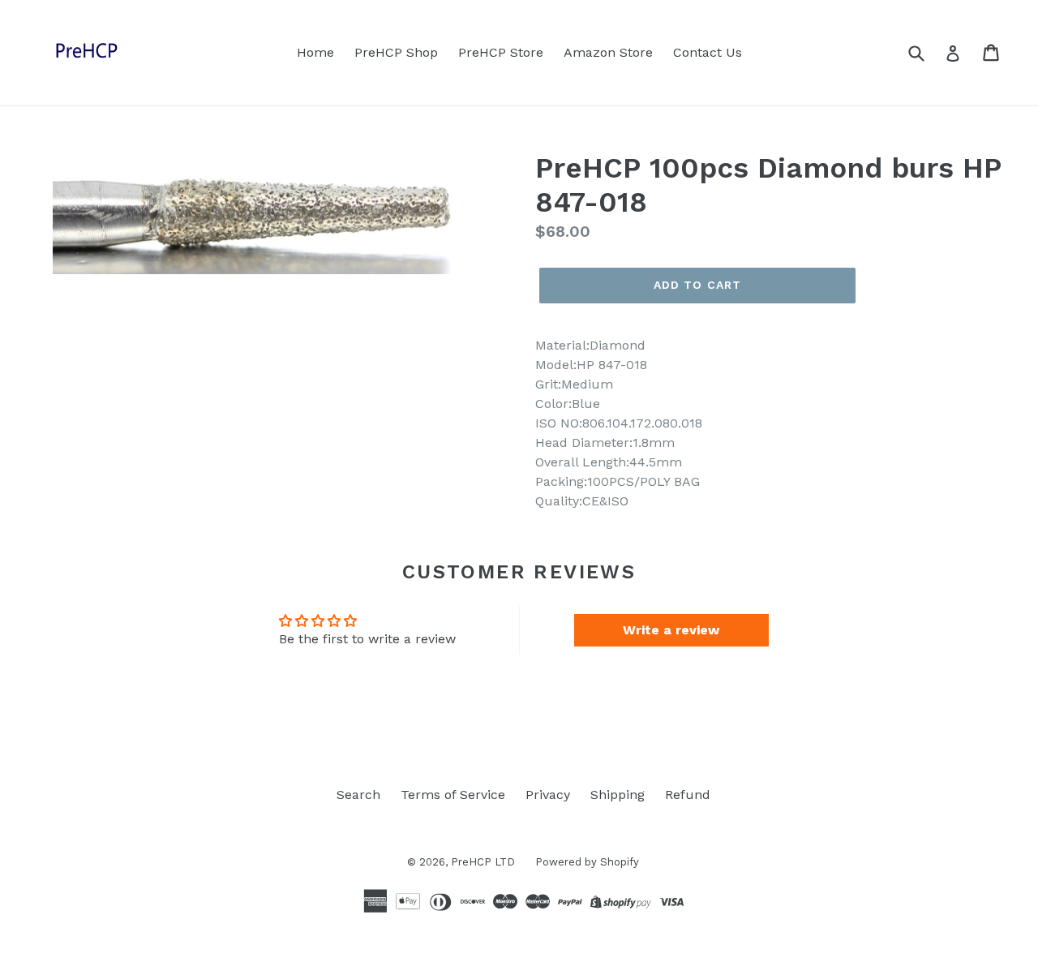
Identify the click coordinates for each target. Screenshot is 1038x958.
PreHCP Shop (396, 52)
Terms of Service (453, 794)
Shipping (617, 794)
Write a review (671, 630)
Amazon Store (608, 52)
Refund (687, 794)
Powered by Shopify (587, 862)
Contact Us (707, 52)
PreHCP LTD (483, 862)
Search (358, 794)
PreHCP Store (500, 52)
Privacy (547, 794)
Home (315, 52)
